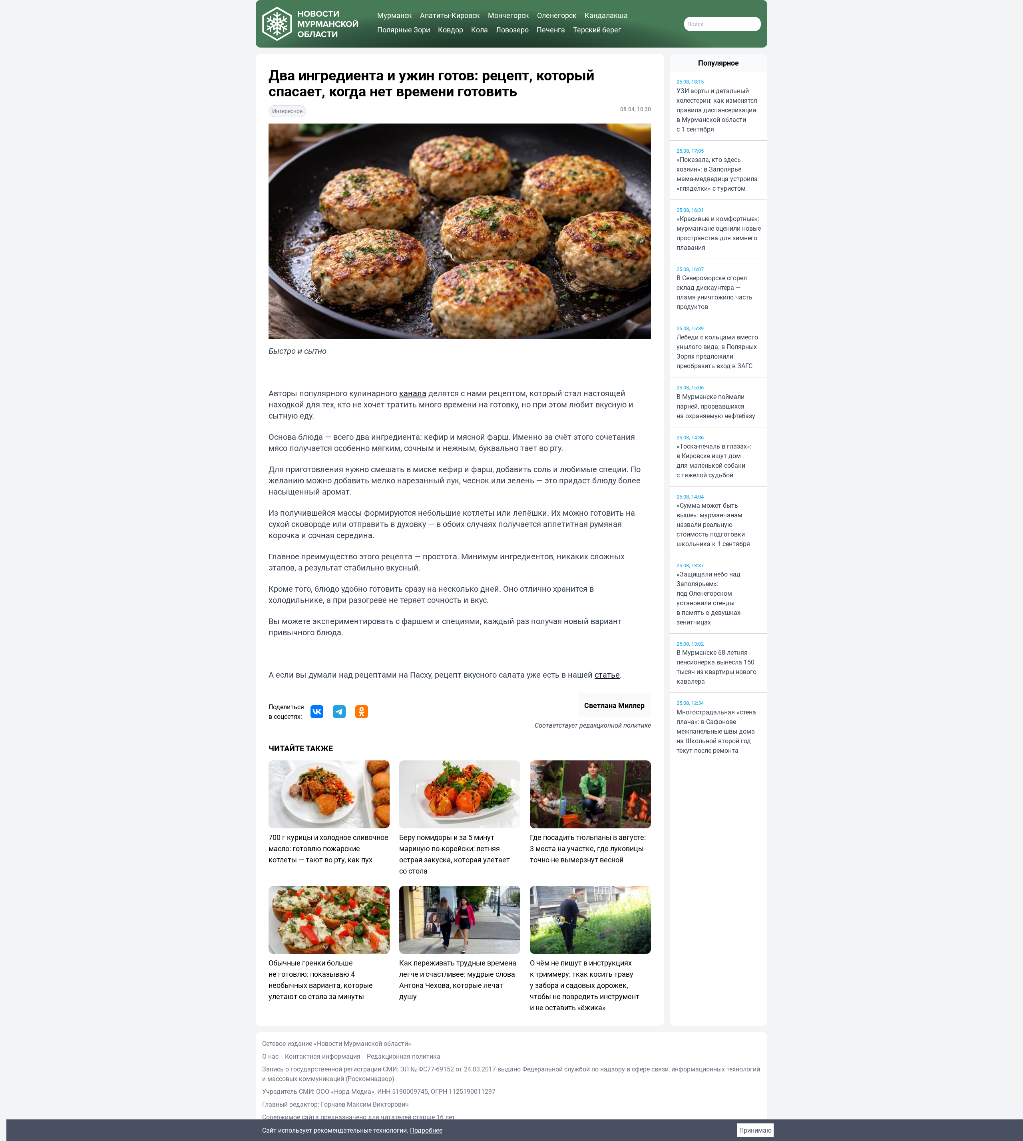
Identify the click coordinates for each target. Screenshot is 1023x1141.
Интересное (287, 111)
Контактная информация (322, 1056)
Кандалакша (606, 15)
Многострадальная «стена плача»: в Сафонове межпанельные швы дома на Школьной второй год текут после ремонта (716, 731)
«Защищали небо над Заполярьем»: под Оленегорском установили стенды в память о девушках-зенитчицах (709, 598)
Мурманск (394, 15)
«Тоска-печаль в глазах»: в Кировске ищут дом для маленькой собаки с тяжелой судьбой (714, 460)
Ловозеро (512, 29)
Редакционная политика (403, 1056)
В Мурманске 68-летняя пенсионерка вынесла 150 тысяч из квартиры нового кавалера (716, 667)
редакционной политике (615, 725)
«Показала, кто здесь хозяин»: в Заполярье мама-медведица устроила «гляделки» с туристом (717, 174)
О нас (270, 1056)
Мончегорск (508, 15)
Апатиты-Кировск (450, 15)
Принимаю (755, 1130)
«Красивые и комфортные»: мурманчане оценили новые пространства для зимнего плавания (719, 233)
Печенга (551, 29)
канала (412, 393)
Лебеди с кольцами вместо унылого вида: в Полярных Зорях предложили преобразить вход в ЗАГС (717, 351)
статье (607, 674)
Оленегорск (557, 15)
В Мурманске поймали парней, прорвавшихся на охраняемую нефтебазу (716, 406)
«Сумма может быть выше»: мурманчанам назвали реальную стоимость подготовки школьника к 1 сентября (713, 524)
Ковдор (450, 29)
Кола (479, 29)
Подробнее (426, 1130)
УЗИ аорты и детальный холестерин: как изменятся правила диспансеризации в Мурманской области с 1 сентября (717, 110)
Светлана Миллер (614, 705)
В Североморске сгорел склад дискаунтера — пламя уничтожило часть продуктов (714, 292)
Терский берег (597, 29)
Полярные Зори (403, 29)
